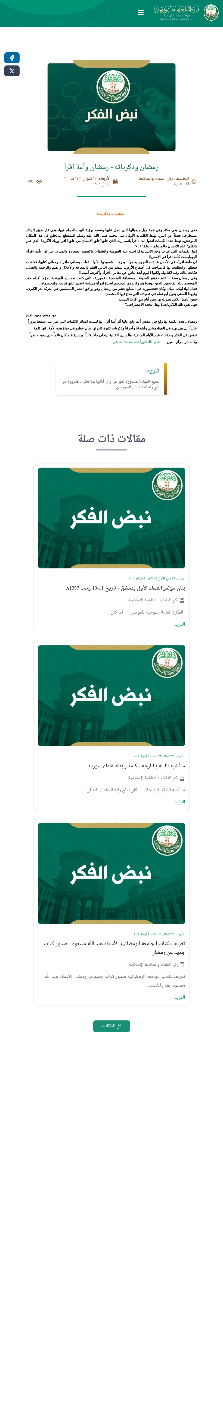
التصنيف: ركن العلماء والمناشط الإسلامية (164, 181)
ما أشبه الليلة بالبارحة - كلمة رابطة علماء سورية (136, 766)
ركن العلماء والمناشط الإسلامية (153, 600)
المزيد (179, 624)
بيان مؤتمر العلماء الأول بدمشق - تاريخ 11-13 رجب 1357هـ (125, 588)
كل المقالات (111, 1026)
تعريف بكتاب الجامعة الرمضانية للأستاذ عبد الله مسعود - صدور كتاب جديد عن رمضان (114, 948)
